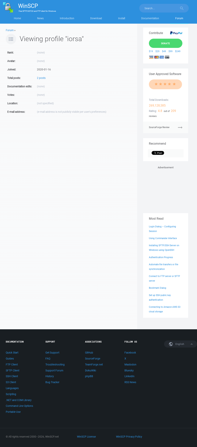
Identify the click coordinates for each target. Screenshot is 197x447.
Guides (10, 358)
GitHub (89, 352)
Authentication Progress (161, 257)
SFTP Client (12, 370)
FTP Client (12, 364)
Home (17, 18)
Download (96, 18)
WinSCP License (86, 436)
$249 (177, 51)
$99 (171, 51)
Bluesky (129, 370)
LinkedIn (129, 376)
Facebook (130, 352)
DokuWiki (90, 370)
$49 (164, 51)
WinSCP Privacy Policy (129, 436)
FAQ (47, 358)
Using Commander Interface (163, 238)
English (179, 344)
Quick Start (12, 352)
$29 (157, 51)
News (40, 18)
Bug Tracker (52, 382)
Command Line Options (19, 406)
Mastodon (130, 364)
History (49, 376)
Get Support (52, 352)
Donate (165, 43)
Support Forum (54, 370)
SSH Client (12, 376)
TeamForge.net (94, 364)
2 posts (41, 78)
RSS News (130, 382)
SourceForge (92, 358)
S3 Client (11, 382)
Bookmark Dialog (157, 287)
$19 (151, 51)
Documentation (150, 18)
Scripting (11, 394)
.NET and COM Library (18, 400)
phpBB (89, 376)
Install (121, 18)
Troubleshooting (55, 364)
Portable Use (13, 412)
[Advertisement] (165, 189)
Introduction (67, 18)
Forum (179, 18)
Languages (12, 388)
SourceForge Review (159, 127)
